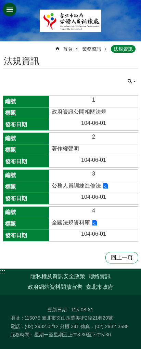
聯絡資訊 (100, 276)
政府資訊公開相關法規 (79, 112)
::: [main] (7, 46)
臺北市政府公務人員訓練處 (70, 20)
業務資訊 (91, 49)
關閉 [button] (9, 9)
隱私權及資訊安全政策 (57, 276)
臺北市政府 (99, 287)
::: (2, 271)
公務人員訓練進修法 (76, 186)
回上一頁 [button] (122, 257)
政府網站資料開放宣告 (55, 287)
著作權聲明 (65, 149)
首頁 (68, 49)
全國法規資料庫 (71, 222)
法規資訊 (123, 49)
